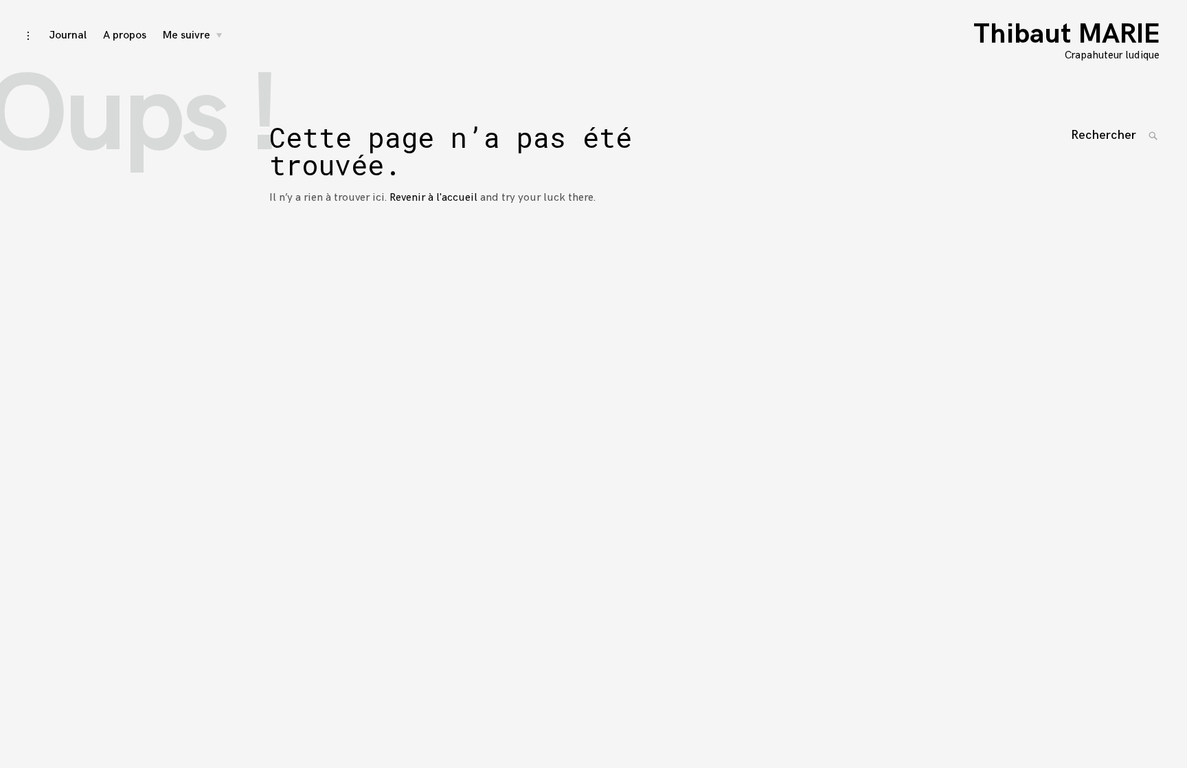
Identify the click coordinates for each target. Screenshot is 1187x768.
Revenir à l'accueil (433, 197)
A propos (124, 35)
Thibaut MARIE (1066, 34)
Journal (68, 35)
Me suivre (186, 35)
